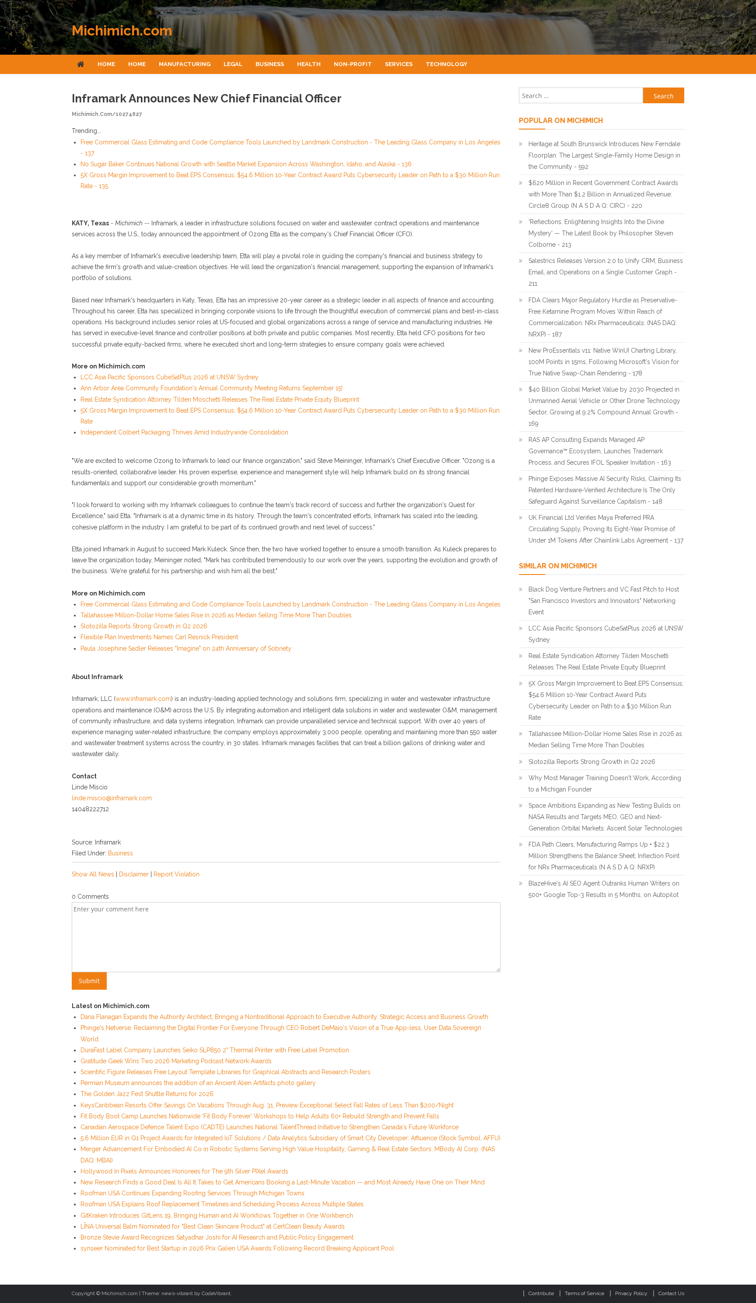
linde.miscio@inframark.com (112, 798)
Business (270, 64)
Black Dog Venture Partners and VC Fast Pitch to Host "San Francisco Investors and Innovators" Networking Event (603, 601)
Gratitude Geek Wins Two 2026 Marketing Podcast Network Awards (176, 1061)
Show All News (93, 874)
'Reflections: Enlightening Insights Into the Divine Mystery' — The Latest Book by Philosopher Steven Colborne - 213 (600, 233)
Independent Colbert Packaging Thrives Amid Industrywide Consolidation (184, 432)
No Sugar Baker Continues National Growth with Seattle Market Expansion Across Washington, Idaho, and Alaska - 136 (246, 164)
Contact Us (671, 1293)
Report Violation (177, 874)
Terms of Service (584, 1293)
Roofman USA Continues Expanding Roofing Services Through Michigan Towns (192, 1193)
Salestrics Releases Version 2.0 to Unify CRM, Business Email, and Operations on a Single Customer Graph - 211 (605, 272)
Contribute (541, 1293)
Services (399, 64)
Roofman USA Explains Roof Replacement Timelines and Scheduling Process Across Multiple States (222, 1204)
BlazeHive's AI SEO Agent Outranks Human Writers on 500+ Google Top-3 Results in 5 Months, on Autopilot (603, 889)
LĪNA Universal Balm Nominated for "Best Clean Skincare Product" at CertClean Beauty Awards (212, 1226)
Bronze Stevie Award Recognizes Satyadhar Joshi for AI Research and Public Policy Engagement (217, 1237)
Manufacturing (184, 64)
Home (106, 64)
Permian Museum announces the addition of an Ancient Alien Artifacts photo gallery (198, 1082)
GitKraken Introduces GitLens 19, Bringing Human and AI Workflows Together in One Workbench (216, 1215)
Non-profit (353, 64)
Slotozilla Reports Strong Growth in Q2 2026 (143, 626)
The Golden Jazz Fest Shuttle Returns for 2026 (147, 1093)
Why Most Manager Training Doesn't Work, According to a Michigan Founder (604, 783)
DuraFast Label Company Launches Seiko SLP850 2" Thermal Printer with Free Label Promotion (214, 1050)
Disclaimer (134, 874)
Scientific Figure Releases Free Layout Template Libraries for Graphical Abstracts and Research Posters (225, 1071)
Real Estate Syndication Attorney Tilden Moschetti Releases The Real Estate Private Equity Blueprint (219, 399)
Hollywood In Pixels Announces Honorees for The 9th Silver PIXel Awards (184, 1171)
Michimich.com (122, 30)
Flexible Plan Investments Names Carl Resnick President (159, 637)
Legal (233, 64)
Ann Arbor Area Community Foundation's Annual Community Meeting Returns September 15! (211, 388)
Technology (446, 64)
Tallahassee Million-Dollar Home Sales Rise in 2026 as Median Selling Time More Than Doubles (216, 615)
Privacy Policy (631, 1293)
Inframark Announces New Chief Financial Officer (207, 98)
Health (309, 64)
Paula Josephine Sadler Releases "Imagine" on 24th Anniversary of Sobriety (185, 648)
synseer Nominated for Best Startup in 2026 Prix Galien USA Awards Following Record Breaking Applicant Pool (237, 1248)
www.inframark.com (143, 698)
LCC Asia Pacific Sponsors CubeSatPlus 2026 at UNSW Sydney (169, 377)
